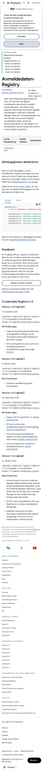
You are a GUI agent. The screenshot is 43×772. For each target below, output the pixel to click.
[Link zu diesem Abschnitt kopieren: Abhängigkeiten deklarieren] (4, 166)
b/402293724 (31, 439)
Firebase (5, 735)
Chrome (5, 732)
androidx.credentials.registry (13, 93)
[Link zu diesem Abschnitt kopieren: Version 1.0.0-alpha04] (27, 307)
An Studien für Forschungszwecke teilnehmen (18, 713)
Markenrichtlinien (27, 751)
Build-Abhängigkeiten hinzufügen (23, 240)
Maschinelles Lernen (9, 596)
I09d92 (22, 439)
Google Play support (9, 709)
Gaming (5, 592)
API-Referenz (7, 685)
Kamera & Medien (8, 603)
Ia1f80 (28, 446)
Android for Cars (8, 632)
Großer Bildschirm (8, 621)
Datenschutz (6, 607)
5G (3, 611)
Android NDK (6, 692)
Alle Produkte (7, 743)
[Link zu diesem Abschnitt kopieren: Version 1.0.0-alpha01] (26, 456)
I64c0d (10, 430)
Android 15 (6, 653)
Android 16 (6, 649)
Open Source (6, 571)
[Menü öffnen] (3, 3)
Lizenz (16, 751)
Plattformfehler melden (10, 702)
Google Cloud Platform (10, 739)
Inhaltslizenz (35, 529)
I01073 (10, 352)
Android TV (6, 635)
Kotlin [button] (18, 200)
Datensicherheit (7, 568)
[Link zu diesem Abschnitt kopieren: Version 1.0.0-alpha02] (27, 393)
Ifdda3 (36, 417)
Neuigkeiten (6, 575)
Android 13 (6, 660)
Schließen (21, 36)
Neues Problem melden (21, 283)
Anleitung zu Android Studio (12, 677)
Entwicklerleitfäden (9, 681)
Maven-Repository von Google (25, 182)
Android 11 (6, 667)
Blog (3, 579)
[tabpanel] (21, 217)
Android (5, 560)
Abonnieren (35, 760)
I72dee (19, 340)
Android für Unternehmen (11, 564)
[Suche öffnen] (24, 2)
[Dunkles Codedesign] (37, 204)
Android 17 (6, 645)
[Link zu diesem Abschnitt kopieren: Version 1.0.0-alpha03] (27, 359)
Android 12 (6, 664)
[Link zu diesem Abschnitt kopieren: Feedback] (17, 249)
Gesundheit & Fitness (9, 600)
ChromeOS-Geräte (9, 628)
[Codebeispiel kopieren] (39, 204)
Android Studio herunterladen (13, 688)
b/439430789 (11, 420)
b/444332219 (11, 449)
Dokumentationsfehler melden (13, 706)
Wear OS (5, 624)
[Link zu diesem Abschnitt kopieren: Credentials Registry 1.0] (35, 301)
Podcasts (5, 582)
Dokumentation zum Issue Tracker (16, 292)
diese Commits (33, 322)
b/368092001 (19, 430)
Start (21, 44)
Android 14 (6, 656)
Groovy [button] (8, 200)
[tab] (8, 200)
